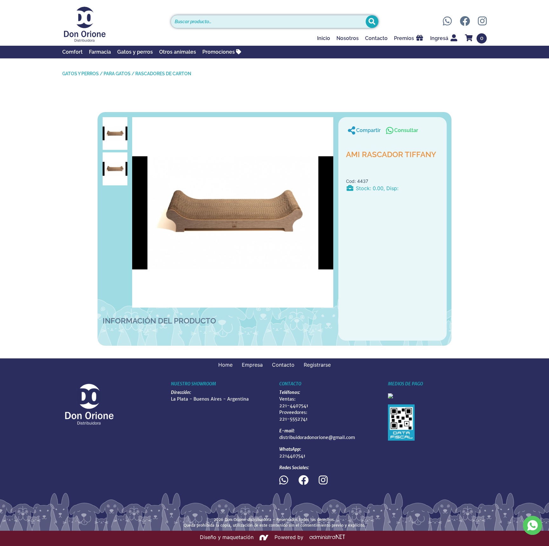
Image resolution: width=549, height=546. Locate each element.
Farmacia (100, 52)
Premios (404, 38)
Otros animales (177, 52)
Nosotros (347, 38)
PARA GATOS (117, 73)
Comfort (72, 52)
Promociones (219, 52)
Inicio (323, 38)
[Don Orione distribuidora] (111, 24)
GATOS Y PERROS (80, 73)
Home (225, 365)
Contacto (376, 38)
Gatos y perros (135, 52)
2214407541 (292, 456)
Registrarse (317, 365)
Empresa (252, 365)
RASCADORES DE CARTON (163, 73)
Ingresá (440, 38)
